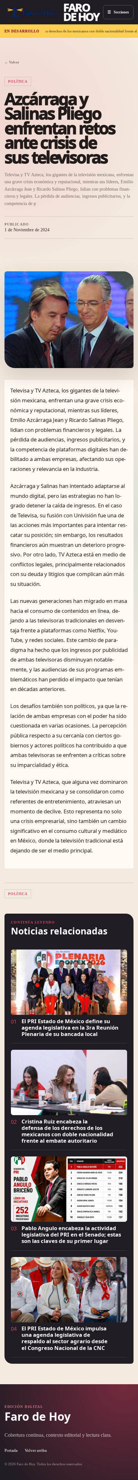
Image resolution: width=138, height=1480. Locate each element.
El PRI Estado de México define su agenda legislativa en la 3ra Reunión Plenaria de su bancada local (70, 1027)
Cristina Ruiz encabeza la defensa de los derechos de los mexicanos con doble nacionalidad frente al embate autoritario (67, 1131)
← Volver (11, 62)
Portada (11, 1450)
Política (18, 81)
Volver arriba (36, 1450)
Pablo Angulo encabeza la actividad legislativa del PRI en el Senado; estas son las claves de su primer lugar (71, 1234)
